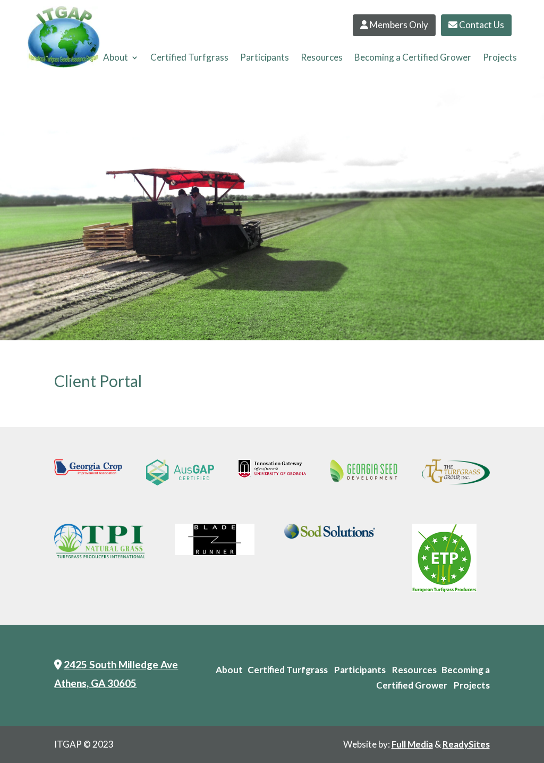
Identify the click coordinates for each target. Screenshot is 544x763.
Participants (264, 58)
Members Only (398, 24)
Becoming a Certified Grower (412, 58)
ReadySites (466, 744)
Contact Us (480, 24)
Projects (500, 58)
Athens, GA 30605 (95, 683)
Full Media (412, 744)
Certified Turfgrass (189, 58)
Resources (322, 58)
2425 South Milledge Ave (121, 664)
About (115, 58)
